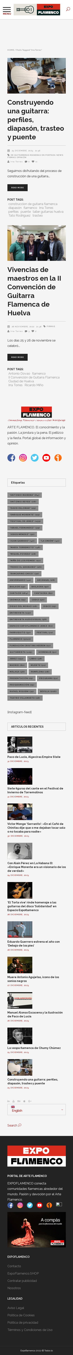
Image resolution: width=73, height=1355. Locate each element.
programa (48, 678)
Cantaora (43, 593)
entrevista (20, 613)
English (16, 1110)
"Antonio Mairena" (25, 495)
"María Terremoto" (25, 547)
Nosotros (14, 1288)
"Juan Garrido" (22, 541)
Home (10, 50)
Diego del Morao (23, 606)
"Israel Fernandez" (25, 528)
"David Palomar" (23, 508)
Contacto (14, 1266)
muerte (38, 665)
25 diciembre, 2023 (22, 151)
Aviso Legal (15, 1308)
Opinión (21, 157)
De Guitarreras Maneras (26, 155)
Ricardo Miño (34, 385)
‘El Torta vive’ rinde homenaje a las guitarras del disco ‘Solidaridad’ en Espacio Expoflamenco (31, 906)
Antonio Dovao (19, 373)
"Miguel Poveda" (23, 554)
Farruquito (20, 632)
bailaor (18, 587)
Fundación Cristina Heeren (30, 645)
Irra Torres (17, 162)
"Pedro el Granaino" (26, 567)
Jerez (17, 659)
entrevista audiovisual (28, 619)
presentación (21, 678)
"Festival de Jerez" (25, 521)
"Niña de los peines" (25, 560)
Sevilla (48, 691)
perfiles (13, 211)
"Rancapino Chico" (24, 573)
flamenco (30, 208)
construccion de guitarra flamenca (32, 204)
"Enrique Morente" (25, 515)
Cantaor (19, 593)
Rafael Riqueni (22, 691)
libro (36, 659)
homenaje (48, 652)
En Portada (49, 155)
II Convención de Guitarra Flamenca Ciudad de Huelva (34, 379)
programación (22, 685)
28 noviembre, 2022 (23, 327)
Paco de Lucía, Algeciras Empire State (34, 756)
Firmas (51, 326)
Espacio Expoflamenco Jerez (31, 626)
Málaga (17, 672)
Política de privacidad (22, 1322)
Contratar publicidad (22, 1281)
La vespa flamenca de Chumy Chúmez (34, 1048)
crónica (18, 600)
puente (26, 211)
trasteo (38, 215)
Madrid (17, 665)
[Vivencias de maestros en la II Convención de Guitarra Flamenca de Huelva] (36, 243)
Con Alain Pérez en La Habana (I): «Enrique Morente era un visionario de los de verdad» (36, 867)
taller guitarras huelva (48, 211)
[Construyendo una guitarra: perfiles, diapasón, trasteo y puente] (36, 76)
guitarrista (21, 652)
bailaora (40, 587)
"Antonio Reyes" (23, 501)
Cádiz (38, 600)
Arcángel (46, 580)
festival (45, 632)
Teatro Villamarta (25, 698)
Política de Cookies (21, 1315)
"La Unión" (50, 541)
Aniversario (20, 580)
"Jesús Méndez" (22, 534)
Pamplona (40, 672)
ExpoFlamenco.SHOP (23, 1273)
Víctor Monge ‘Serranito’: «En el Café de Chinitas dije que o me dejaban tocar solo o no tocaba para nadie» (36, 827)
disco (49, 606)
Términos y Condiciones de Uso (30, 1330)
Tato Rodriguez (19, 215)
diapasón (15, 208)
